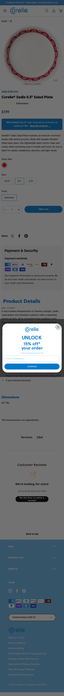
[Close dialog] (58, 327)
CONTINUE (32, 366)
